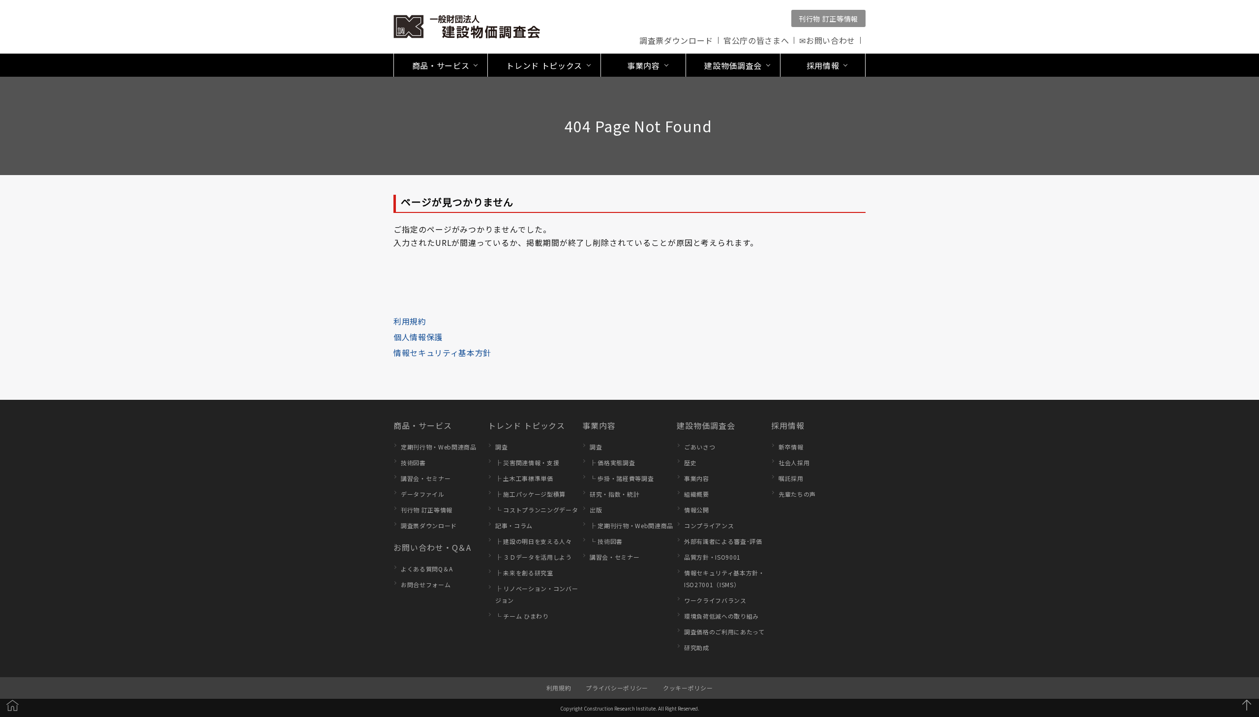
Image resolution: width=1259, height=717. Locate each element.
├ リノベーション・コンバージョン (536, 594)
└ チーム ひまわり (522, 616)
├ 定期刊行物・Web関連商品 (631, 525)
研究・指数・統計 (614, 494)
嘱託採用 (791, 478)
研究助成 (696, 647)
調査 (501, 447)
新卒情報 (791, 447)
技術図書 (413, 462)
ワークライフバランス (715, 600)
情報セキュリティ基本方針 (442, 352)
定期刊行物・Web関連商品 (439, 447)
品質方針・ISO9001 (712, 557)
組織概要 (696, 494)
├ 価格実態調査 (612, 462)
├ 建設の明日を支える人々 (533, 541)
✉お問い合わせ (827, 40)
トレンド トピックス (526, 425)
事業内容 (599, 425)
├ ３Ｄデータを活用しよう (533, 557)
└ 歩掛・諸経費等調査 (622, 478)
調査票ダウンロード (676, 40)
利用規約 (409, 321)
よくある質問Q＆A (427, 569)
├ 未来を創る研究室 (524, 572)
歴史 (690, 462)
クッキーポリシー (688, 688)
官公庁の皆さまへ (756, 40)
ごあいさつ (699, 447)
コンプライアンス (709, 525)
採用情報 (788, 425)
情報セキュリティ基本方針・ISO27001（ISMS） (724, 578)
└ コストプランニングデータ (536, 510)
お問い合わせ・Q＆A (432, 547)
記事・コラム (514, 525)
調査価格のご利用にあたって (724, 631)
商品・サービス (422, 425)
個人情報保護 (418, 337)
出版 (596, 510)
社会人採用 (794, 462)
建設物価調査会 (706, 425)
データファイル (423, 494)
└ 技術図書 (606, 541)
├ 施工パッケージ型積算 (530, 494)
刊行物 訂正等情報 (828, 19)
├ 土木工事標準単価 (524, 478)
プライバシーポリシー (617, 688)
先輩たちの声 (797, 494)
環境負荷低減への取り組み (721, 616)
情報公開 (696, 510)
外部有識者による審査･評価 (723, 541)
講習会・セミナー (425, 478)
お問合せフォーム (425, 584)
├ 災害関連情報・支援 (527, 462)
